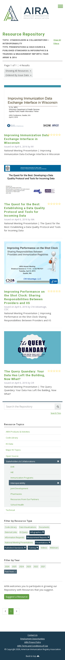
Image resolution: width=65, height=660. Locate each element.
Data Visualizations (27, 527)
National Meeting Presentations (19, 542)
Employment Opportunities (32, 638)
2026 (7, 566)
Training (32, 547)
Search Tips (56, 413)
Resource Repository (24, 34)
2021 (43, 566)
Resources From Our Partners (25, 499)
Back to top (31, 656)
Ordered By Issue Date (18, 75)
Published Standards (14, 547)
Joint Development (19, 488)
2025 (14, 566)
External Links (11, 532)
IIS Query (23, 532)
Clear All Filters (57, 42)
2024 (21, 566)
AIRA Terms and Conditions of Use (32, 646)
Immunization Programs (22, 477)
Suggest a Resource (17, 596)
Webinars (54, 547)
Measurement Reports (37, 537)
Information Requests (14, 537)
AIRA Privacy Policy (32, 642)
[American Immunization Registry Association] (26, 13)
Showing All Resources (17, 70)
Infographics (35, 532)
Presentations (41, 542)
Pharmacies (16, 494)
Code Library (11, 527)
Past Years (10, 571)
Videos (44, 547)
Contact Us (32, 635)
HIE (12, 472)
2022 (36, 566)
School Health (17, 504)
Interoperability (18, 483)
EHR (12, 466)
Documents (44, 527)
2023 (29, 566)
